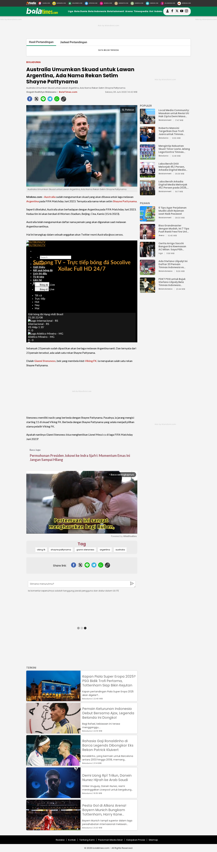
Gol (151, 11)
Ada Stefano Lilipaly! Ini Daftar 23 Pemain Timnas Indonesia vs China (173, 264)
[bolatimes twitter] (177, 11)
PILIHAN (145, 203)
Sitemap (153, 839)
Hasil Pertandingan (41, 42)
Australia (50, 196)
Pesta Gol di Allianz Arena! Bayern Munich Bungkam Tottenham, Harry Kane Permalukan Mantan (104, 810)
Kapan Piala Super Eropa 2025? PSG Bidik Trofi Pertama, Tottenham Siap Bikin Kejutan (109, 680)
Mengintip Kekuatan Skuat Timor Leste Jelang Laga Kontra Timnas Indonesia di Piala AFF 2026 (174, 149)
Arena (129, 11)
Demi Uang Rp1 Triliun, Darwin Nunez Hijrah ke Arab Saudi (107, 777)
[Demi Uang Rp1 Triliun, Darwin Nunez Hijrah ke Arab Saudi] (53, 796)
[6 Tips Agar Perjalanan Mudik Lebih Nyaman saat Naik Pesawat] (147, 220)
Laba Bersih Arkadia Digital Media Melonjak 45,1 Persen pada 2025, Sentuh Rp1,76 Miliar (173, 184)
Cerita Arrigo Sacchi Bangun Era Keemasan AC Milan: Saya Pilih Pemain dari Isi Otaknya (173, 246)
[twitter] (36, 99)
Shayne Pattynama (125, 201)
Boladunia (33, 62)
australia (120, 549)
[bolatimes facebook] (172, 11)
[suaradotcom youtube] (181, 11)
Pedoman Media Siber (110, 839)
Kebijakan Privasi (135, 839)
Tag (82, 544)
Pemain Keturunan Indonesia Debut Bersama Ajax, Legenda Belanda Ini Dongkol (108, 713)
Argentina (32, 201)
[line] (43, 99)
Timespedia (141, 11)
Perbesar (129, 110)
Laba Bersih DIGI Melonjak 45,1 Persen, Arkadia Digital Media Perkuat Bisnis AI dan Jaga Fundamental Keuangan (172, 166)
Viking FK (91, 360)
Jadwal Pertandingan (73, 42)
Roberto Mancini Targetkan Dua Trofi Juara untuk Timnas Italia (171, 131)
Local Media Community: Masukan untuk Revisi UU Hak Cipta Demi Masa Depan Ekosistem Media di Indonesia (174, 113)
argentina (105, 549)
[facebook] (29, 99)
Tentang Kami (87, 839)
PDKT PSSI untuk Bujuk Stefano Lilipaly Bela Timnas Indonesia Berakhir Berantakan (172, 282)
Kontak (72, 839)
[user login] (167, 12)
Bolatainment (115, 11)
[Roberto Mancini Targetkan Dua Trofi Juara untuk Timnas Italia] (147, 140)
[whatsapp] (56, 99)
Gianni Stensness (45, 360)
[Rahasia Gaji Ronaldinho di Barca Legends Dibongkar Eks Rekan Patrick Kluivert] (53, 764)
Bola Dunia (80, 11)
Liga (70, 11)
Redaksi (60, 839)
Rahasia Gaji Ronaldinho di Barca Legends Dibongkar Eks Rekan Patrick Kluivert (107, 745)
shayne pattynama (61, 549)
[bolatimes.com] (42, 13)
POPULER (146, 106)
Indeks (158, 11)
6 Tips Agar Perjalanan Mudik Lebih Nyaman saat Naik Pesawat (172, 210)
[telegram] (50, 99)
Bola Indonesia (97, 11)
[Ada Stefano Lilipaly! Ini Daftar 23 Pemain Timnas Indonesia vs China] (147, 273)
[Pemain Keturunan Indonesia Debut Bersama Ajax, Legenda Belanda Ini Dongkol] (53, 732)
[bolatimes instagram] (186, 11)
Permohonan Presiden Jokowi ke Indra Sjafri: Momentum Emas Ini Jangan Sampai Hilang (80, 457)
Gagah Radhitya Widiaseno (41, 92)
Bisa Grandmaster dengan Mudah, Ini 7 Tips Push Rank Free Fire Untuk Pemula (174, 228)
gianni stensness (85, 549)
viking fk (41, 549)
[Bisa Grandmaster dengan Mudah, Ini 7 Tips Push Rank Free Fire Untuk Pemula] (147, 237)
